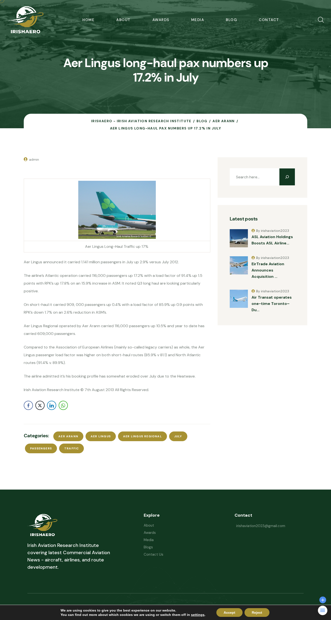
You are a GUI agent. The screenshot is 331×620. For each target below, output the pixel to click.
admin (34, 159)
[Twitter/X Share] (40, 405)
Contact (269, 19)
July (178, 436)
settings (198, 615)
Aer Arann (68, 436)
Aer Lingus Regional (142, 436)
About (123, 19)
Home (88, 19)
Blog (231, 19)
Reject (257, 612)
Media (197, 19)
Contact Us (153, 554)
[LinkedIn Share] (51, 405)
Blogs (148, 547)
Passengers (41, 448)
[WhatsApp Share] (63, 405)
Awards (160, 19)
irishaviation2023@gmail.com (260, 525)
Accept (229, 612)
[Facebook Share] (28, 405)
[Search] (287, 176)
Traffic (71, 448)
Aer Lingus (101, 436)
